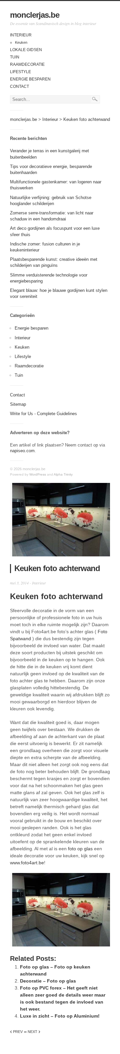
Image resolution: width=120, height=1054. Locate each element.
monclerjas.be (34, 14)
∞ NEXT (32, 1032)
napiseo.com (22, 450)
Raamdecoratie (27, 64)
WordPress (37, 474)
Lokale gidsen (26, 49)
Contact (19, 86)
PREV (16, 1032)
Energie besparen (30, 79)
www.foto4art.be (27, 862)
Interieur (21, 35)
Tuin (14, 57)
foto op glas (80, 848)
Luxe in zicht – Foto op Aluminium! (60, 1016)
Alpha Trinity (63, 474)
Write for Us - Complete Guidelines (43, 413)
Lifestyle (20, 71)
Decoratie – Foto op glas (48, 981)
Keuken (21, 42)
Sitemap (18, 404)
